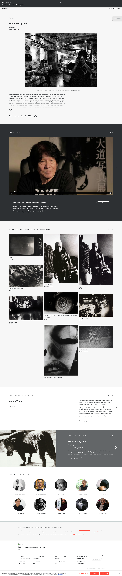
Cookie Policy (60, 574)
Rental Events (80, 560)
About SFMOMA (22, 560)
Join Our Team (80, 558)
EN (115, 18)
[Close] (119, 573)
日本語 (119, 18)
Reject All (94, 573)
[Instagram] (94, 555)
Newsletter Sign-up (96, 559)
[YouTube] (92, 555)
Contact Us (21, 565)
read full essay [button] (86, 421)
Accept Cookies (104, 573)
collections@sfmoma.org (84, 530)
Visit (34, 563)
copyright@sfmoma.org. (98, 531)
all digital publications (113, 8)
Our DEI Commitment (82, 556)
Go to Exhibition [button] (75, 458)
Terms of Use (73, 534)
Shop (56, 563)
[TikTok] (103, 555)
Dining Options (80, 563)
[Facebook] (100, 555)
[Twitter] (97, 555)
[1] (53, 103)
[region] (61, 573)
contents (4, 8)
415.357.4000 (22, 563)
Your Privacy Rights (83, 573)
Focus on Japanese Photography (13, 5)
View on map (22, 561)
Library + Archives (81, 561)
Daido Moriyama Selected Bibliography (23, 116)
